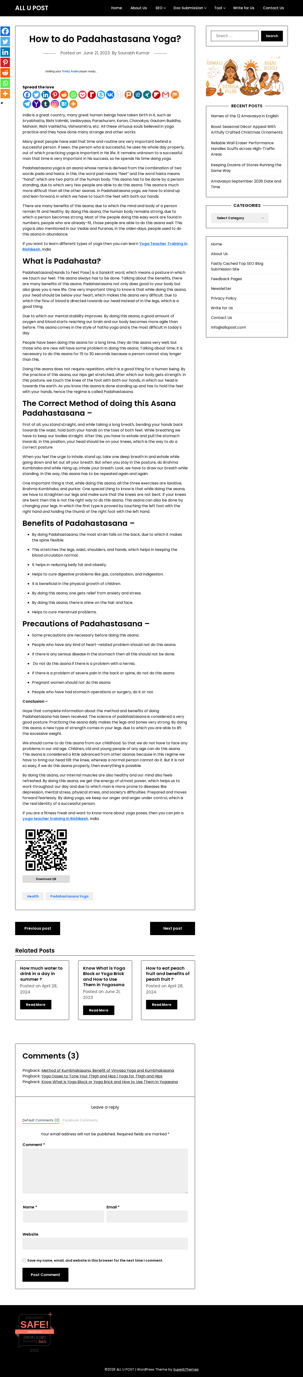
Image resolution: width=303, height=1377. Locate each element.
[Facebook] (27, 95)
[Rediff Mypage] (92, 95)
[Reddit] (64, 95)
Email (113, 1207)
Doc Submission (188, 7)
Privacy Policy (223, 298)
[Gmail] (165, 95)
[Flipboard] (156, 95)
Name (30, 1207)
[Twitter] (36, 95)
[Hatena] (64, 104)
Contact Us (273, 7)
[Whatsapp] (73, 95)
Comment (33, 1144)
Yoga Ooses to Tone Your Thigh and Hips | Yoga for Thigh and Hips (101, 1076)
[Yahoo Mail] (36, 104)
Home (116, 7)
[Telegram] (27, 104)
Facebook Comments (80, 1120)
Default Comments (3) (41, 1120)
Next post (172, 928)
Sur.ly (42, 1341)
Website (30, 1234)
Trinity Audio (70, 71)
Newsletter (221, 288)
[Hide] (2, 103)
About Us (138, 7)
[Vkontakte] (110, 95)
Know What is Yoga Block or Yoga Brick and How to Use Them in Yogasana (104, 976)
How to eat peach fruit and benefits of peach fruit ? (168, 973)
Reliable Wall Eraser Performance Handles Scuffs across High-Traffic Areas (243, 148)
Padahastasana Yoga (69, 896)
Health (33, 896)
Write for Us (243, 7)
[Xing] (147, 95)
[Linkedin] (45, 95)
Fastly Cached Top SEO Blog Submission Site (237, 266)
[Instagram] (55, 104)
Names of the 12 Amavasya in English (245, 116)
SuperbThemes (186, 1369)
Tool (218, 7)
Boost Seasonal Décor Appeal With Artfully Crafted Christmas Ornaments (247, 129)
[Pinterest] (55, 95)
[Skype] (101, 95)
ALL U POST (31, 8)
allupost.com (34, 1331)
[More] (73, 104)
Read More (35, 1004)
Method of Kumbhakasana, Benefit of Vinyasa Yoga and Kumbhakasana (107, 1070)
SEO (159, 7)
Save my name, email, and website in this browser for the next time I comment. (95, 1260)
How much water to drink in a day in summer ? (41, 973)
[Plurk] (129, 95)
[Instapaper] (119, 95)
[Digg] (138, 95)
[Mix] (175, 95)
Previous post (37, 928)
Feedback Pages (226, 279)
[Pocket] (82, 95)
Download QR (46, 879)
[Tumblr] (45, 104)
